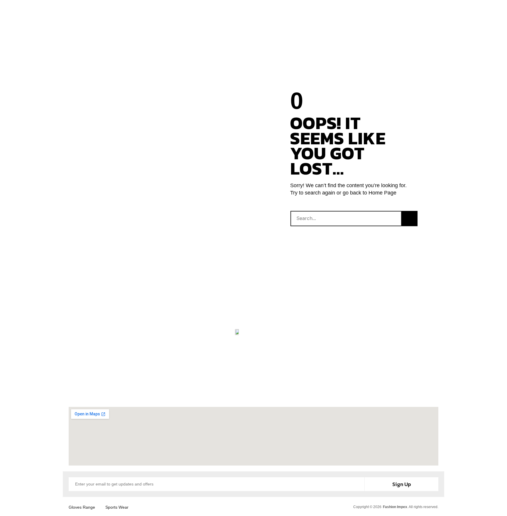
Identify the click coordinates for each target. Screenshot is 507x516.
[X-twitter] (266, 388)
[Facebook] (214, 388)
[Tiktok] (293, 388)
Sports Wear (117, 507)
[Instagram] (240, 388)
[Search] (410, 218)
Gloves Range (82, 507)
